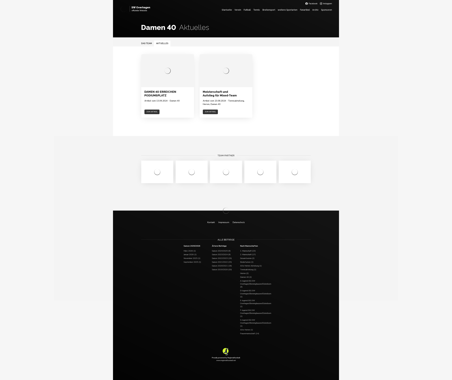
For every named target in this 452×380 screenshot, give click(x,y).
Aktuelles (162, 43)
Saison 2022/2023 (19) (222, 258)
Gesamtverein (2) (247, 258)
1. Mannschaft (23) (248, 251)
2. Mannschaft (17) (248, 254)
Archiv (315, 10)
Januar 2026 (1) (190, 254)
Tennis (256, 10)
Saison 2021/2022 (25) (222, 262)
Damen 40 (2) (246, 277)
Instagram (327, 3)
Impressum (223, 222)
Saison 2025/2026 (192, 246)
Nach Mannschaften (249, 246)
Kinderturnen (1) (246, 262)
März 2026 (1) (190, 251)
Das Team (146, 43)
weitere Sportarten (287, 10)
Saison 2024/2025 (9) (221, 251)
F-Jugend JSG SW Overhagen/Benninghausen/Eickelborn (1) (254, 313)
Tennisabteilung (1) (248, 269)
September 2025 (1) (192, 262)
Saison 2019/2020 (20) (222, 269)
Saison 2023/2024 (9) (221, 254)
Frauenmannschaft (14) (249, 333)
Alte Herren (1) (246, 330)
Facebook (313, 3)
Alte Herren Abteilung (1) (251, 266)
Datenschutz (239, 222)
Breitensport (268, 10)
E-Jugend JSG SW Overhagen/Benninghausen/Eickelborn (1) (254, 303)
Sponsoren (326, 10)
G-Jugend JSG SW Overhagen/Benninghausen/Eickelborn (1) (254, 323)
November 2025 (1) (192, 258)
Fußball (247, 10)
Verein (237, 10)
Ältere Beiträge (219, 246)
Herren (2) (244, 273)
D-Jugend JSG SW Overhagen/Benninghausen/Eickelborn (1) (254, 293)
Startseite (227, 10)
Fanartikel (305, 10)
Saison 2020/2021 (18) (222, 266)
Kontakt (211, 222)
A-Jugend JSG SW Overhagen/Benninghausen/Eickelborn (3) (254, 284)
